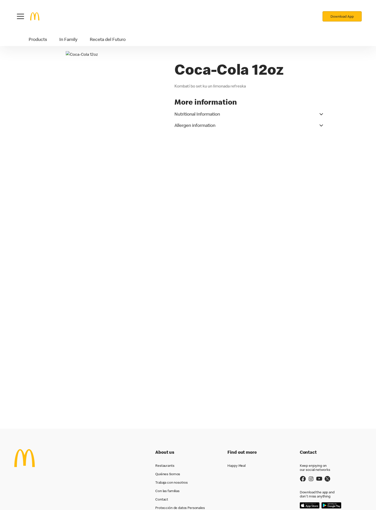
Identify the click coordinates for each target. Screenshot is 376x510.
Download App (342, 16)
